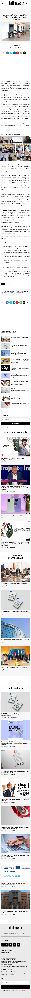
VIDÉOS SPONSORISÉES (16, 432)
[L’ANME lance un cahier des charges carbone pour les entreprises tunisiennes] (5, 346)
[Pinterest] (17, 52)
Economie (10, 48)
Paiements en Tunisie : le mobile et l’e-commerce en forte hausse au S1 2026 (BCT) (15, 855)
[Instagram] (7, 945)
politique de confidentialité (19, 427)
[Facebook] (7, 52)
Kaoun (7, 283)
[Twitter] (11, 52)
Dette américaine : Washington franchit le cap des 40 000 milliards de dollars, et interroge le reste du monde (20, 383)
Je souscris (14, 423)
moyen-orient (4, 974)
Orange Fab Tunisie (14, 283)
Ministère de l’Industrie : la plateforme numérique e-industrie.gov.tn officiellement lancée (19, 338)
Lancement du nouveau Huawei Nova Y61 (11, 516)
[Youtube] (18, 945)
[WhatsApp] (21, 52)
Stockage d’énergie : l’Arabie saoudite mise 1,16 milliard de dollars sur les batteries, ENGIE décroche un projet (19, 353)
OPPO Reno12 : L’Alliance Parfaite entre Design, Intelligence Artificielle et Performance (13, 459)
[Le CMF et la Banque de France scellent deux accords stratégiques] (15, 899)
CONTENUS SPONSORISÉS (16, 556)
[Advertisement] (15, 68)
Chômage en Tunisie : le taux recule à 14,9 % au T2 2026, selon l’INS (20, 397)
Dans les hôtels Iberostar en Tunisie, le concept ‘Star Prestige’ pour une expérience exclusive (8, 293)
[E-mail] (24, 52)
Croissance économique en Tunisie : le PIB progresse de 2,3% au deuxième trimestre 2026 (20, 405)
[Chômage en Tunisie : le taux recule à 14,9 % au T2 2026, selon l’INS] (5, 398)
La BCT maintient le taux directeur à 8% (22, 292)
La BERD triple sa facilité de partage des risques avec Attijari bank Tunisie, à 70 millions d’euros (20, 361)
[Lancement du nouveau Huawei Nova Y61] (15, 504)
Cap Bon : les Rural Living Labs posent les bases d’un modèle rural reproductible (14, 883)
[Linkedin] (14, 52)
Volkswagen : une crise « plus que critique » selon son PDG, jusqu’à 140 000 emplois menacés (20, 368)
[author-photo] (2, 462)
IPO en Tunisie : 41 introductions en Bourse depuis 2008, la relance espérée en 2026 (20, 390)
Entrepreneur (19, 48)
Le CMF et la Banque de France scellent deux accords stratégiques (14, 911)
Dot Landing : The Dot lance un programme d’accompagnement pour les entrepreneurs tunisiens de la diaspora (20, 375)
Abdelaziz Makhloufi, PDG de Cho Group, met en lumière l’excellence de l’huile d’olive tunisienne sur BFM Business (15, 488)
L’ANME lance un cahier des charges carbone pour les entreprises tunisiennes (19, 346)
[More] (27, 52)
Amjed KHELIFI (7, 587)
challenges (17, 45)
